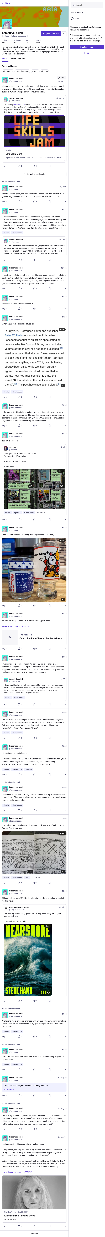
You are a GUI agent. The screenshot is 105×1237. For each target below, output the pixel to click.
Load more (34, 1234)
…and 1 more (40, 513)
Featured (21, 58)
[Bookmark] (49, 166)
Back (7, 3)
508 (4, 42)
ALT (63, 386)
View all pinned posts (36, 174)
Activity (5, 58)
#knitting (44, 71)
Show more (9, 1089)
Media (13, 58)
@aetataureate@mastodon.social (14, 36)
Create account (86, 47)
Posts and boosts (9, 66)
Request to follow (51, 34)
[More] (64, 166)
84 (15, 42)
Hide (62, 329)
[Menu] (64, 33)
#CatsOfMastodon (22, 71)
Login (86, 53)
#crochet (35, 71)
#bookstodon (8, 71)
